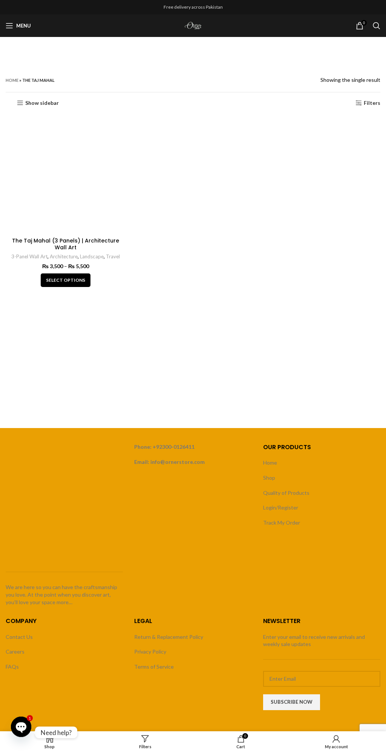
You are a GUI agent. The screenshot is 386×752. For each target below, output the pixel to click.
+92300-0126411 (174, 447)
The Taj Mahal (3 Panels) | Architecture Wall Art (65, 244)
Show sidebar (42, 103)
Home (12, 80)
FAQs (12, 666)
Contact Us (19, 637)
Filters (372, 103)
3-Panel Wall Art (29, 256)
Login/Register (280, 507)
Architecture (64, 256)
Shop (269, 477)
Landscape (92, 256)
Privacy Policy (150, 651)
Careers (15, 651)
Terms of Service (154, 666)
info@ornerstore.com (177, 462)
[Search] (376, 25)
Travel (113, 256)
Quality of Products (286, 493)
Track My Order (281, 522)
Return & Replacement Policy (168, 637)
